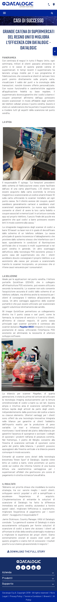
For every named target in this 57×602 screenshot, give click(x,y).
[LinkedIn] (18, 567)
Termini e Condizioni (33, 596)
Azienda (7, 572)
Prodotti (7, 577)
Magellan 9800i (27, 326)
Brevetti (47, 596)
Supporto (7, 583)
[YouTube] (33, 567)
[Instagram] (38, 567)
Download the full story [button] (27, 551)
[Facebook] (23, 567)
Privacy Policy (16, 596)
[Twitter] (28, 567)
